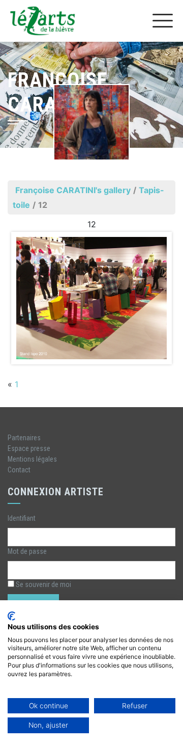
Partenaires (24, 438)
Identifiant (22, 518)
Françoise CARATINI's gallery (73, 190)
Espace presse (29, 448)
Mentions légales (32, 459)
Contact (19, 470)
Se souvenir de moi (42, 584)
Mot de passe (27, 551)
